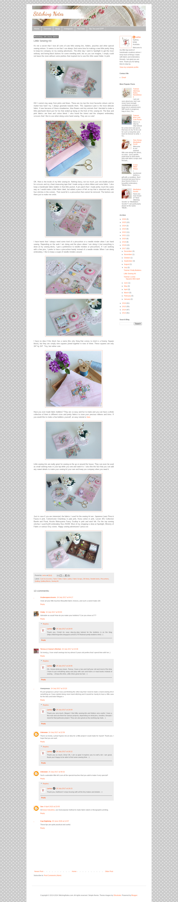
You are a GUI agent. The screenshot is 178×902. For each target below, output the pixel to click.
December (128, 251)
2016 (124, 303)
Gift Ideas (86, 579)
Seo (41, 807)
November (128, 254)
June (126, 283)
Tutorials (47, 29)
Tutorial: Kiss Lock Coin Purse (137, 118)
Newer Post (38, 871)
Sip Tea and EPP (96, 29)
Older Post (109, 871)
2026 (124, 219)
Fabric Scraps (77, 579)
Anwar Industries (48, 810)
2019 (124, 242)
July (126, 267)
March (126, 293)
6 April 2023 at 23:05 (52, 807)
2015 (124, 307)
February (127, 296)
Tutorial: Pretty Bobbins (132, 270)
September (128, 261)
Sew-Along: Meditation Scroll (137, 142)
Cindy (42, 612)
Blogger (134, 895)
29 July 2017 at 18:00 (64, 629)
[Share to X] (63, 575)
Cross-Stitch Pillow (135, 167)
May (126, 286)
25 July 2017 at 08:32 (57, 772)
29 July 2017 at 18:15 (64, 788)
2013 (124, 313)
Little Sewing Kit (130, 274)
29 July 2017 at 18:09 (64, 710)
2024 (124, 226)
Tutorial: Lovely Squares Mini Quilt (132, 278)
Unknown (44, 732)
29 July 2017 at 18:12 (64, 752)
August (127, 264)
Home (36, 29)
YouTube (81, 29)
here (88, 417)
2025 (124, 222)
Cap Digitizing (45, 821)
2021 (124, 235)
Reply (42, 604)
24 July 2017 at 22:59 (57, 732)
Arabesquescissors (48, 597)
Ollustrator (117, 895)
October (127, 258)
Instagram (68, 29)
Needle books (95, 579)
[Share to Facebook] (66, 575)
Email (124, 77)
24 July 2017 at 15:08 (70, 649)
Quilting (37, 581)
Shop (57, 29)
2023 (124, 229)
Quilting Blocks (46, 581)
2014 (124, 310)
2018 (124, 245)
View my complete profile (129, 67)
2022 (124, 232)
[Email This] (58, 575)
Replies (46, 624)
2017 (124, 248)
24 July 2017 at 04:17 (65, 597)
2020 (124, 239)
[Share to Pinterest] (68, 575)
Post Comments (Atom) (52, 875)
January (127, 299)
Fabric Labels (67, 579)
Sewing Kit (54, 581)
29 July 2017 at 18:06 (64, 666)
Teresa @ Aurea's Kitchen (50, 649)
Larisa (49, 629)
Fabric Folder (57, 579)
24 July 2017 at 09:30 (54, 612)
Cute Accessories (46, 579)
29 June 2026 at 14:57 (60, 821)
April (126, 289)
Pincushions (105, 579)
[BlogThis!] (60, 575)
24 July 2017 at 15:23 (59, 688)
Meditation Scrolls (137, 190)
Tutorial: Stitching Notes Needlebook (137, 93)
